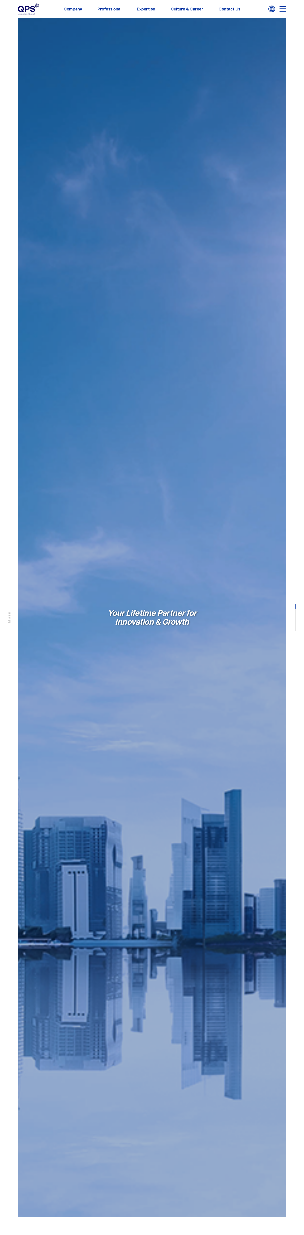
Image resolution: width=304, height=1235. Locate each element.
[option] (152, 617)
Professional (109, 8)
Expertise (146, 8)
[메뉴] (283, 9)
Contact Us (229, 8)
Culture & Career (187, 8)
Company (73, 8)
